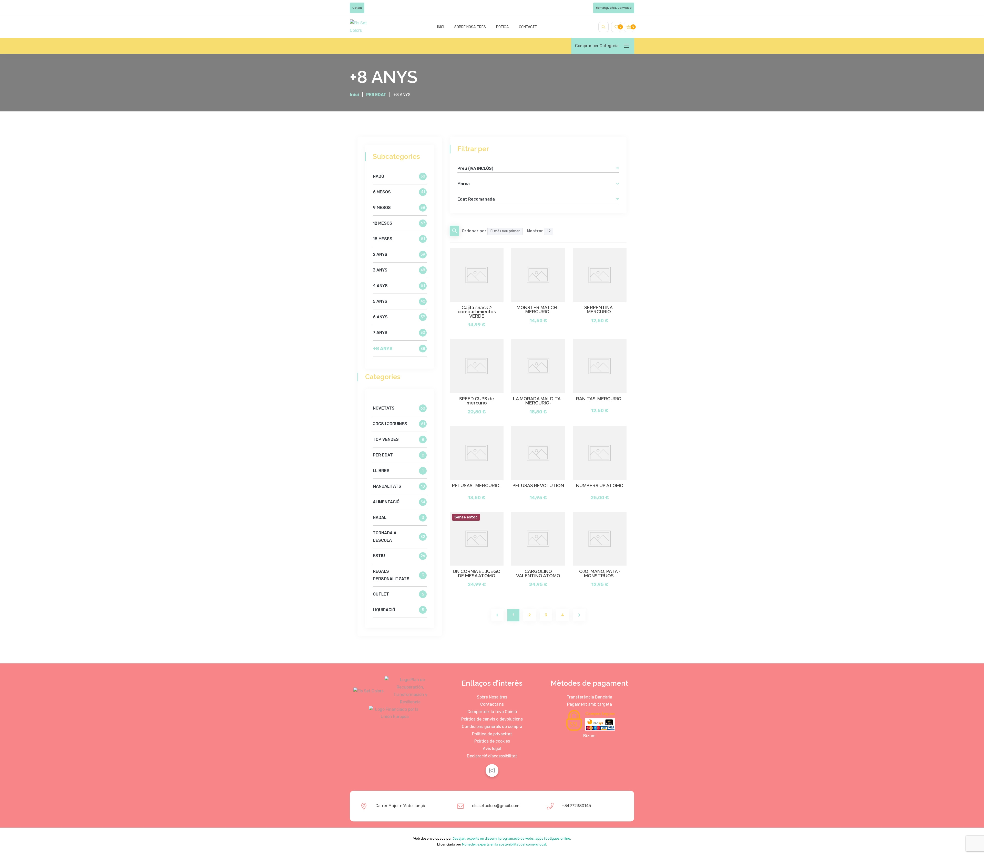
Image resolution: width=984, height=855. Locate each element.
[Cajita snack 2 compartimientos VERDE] (477, 275)
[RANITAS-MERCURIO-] (600, 366)
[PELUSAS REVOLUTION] (538, 453)
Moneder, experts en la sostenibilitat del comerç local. (504, 844)
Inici (440, 27)
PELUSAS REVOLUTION (538, 486)
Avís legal (492, 748)
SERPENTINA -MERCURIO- (599, 310)
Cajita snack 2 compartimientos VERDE (477, 312)
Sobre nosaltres (470, 27)
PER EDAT (376, 94)
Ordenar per (474, 230)
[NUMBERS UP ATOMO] (600, 453)
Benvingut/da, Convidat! (614, 7)
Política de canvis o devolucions (492, 719)
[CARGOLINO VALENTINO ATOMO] (538, 539)
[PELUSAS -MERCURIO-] (477, 453)
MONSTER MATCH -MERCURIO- (538, 310)
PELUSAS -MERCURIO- (476, 486)
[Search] (603, 27)
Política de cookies (492, 741)
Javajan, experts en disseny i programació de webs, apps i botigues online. (512, 838)
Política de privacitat (492, 734)
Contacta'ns (492, 704)
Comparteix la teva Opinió (492, 711)
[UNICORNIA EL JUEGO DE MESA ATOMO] (477, 539)
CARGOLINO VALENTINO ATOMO (538, 573)
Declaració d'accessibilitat (492, 756)
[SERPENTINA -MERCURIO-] (600, 275)
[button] (617, 168)
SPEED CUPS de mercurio (476, 401)
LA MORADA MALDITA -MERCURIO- (538, 401)
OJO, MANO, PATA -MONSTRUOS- (599, 573)
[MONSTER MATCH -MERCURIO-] (538, 275)
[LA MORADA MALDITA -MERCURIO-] (538, 366)
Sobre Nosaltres (492, 697)
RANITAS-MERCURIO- (599, 399)
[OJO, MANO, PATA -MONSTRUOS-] (600, 539)
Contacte (528, 27)
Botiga (502, 27)
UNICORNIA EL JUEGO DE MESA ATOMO (476, 573)
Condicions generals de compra (492, 726)
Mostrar (535, 230)
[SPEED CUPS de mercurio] (477, 366)
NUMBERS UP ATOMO (599, 486)
